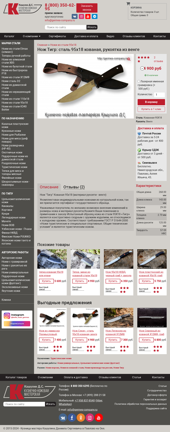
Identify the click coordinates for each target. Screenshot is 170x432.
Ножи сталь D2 (11, 81)
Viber (99, 400)
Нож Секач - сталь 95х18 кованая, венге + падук (84, 334)
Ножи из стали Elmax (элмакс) (15, 50)
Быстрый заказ (43, 288)
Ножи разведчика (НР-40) (13, 147)
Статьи (136, 377)
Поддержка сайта (156, 408)
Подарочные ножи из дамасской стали (15, 158)
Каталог (9, 36)
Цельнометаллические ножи (16, 200)
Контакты (159, 36)
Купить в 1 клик (151, 109)
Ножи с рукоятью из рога (14, 267)
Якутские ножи (11, 290)
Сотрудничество (157, 390)
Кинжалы (7, 206)
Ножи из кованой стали (72, 367)
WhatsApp (65, 404)
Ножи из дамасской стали (14, 86)
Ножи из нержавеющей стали (16, 93)
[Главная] (22, 8)
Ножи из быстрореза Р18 (14, 72)
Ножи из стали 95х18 (15, 102)
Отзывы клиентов (134, 36)
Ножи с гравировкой (14, 261)
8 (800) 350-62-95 (60, 7)
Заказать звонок (87, 7)
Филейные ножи (11, 177)
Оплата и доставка (76, 377)
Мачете (6, 221)
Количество (145, 94)
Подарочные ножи (13, 276)
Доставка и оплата (86, 36)
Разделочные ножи (14, 163)
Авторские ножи (12, 257)
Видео (110, 36)
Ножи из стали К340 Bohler (14, 108)
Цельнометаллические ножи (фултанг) (16, 281)
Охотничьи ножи (12, 152)
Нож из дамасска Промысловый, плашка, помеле (49, 334)
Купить (46, 281)
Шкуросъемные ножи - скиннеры (16, 183)
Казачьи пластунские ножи (15, 125)
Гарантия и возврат (155, 399)
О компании (30, 36)
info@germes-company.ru (60, 20)
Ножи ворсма (52, 367)
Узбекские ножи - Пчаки (17, 229)
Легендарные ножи (13, 217)
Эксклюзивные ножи (15, 287)
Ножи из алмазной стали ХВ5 (13, 61)
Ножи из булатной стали (17, 66)
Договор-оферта (157, 394)
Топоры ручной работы (16, 55)
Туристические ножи (14, 167)
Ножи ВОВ (8, 225)
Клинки (6, 299)
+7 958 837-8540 (85, 400)
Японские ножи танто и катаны (16, 242)
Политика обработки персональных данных (141, 403)
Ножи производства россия (98, 367)
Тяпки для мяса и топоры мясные (13, 172)
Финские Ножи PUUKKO (16, 236)
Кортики (7, 209)
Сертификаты (57, 36)
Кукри (5, 213)
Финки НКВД (9, 232)
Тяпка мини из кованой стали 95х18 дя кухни (84, 275)
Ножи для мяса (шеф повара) (15, 140)
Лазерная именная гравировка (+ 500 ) (151, 85)
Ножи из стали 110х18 (15, 98)
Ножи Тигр (118, 367)
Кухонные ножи (11, 130)
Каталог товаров (16, 377)
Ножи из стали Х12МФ (15, 77)
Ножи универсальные (15, 272)
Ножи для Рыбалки (14, 134)
